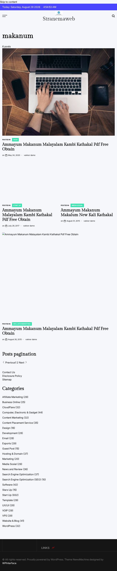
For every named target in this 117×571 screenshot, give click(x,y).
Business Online (11, 402)
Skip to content (8, 1)
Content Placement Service (17, 422)
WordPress (8, 525)
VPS (4, 515)
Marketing (8, 458)
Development (10, 433)
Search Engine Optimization (18, 474)
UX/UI (15, 140)
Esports (6, 443)
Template (7, 500)
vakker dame (29, 155)
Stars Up (7, 489)
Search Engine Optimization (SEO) (21, 479)
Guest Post (8, 448)
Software (7, 484)
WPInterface (9, 563)
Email (5, 438)
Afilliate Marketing (22, 324)
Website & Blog (10, 520)
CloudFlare (8, 407)
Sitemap (7, 379)
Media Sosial (77, 205)
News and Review (12, 469)
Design (6, 427)
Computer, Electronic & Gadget (19, 412)
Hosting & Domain (12, 453)
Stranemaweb (59, 19)
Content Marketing (12, 417)
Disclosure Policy (12, 375)
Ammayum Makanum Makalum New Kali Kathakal (87, 212)
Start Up (17, 205)
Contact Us (8, 372)
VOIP (5, 510)
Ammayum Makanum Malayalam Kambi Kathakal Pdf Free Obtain (27, 215)
